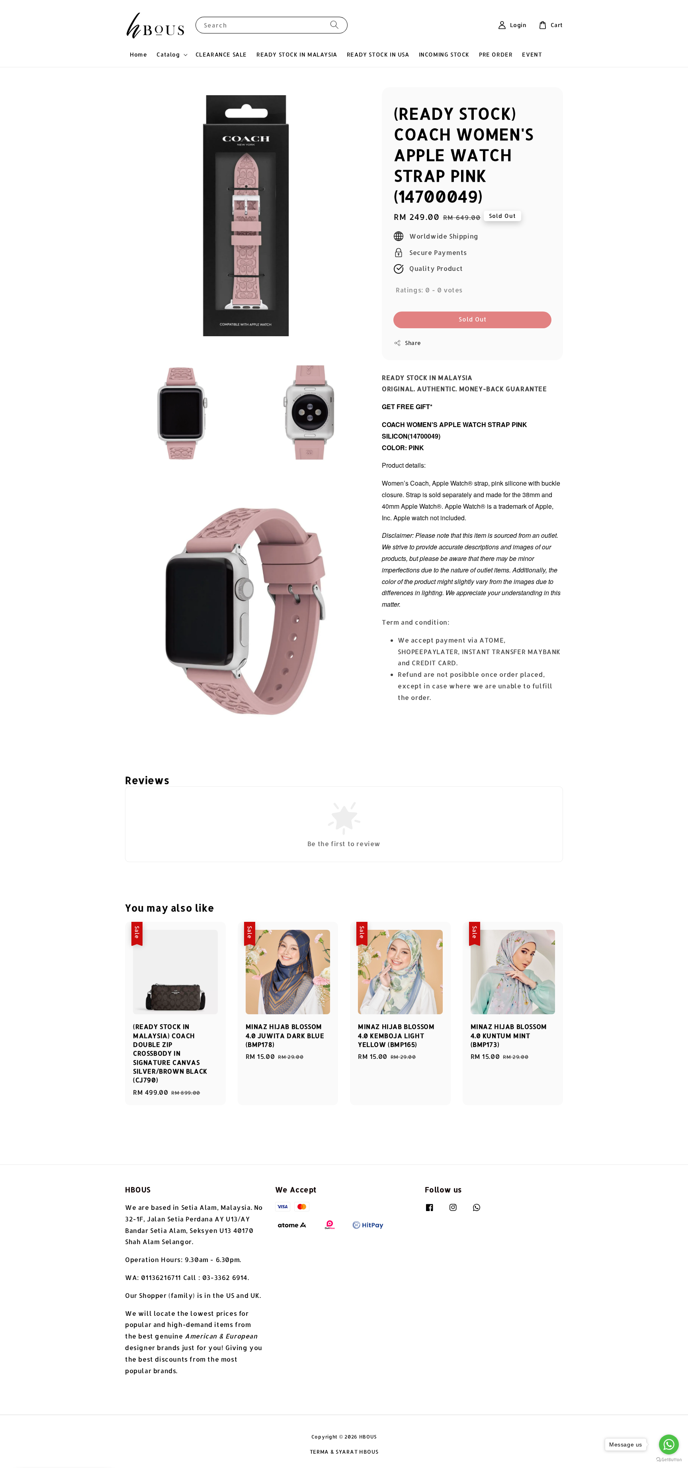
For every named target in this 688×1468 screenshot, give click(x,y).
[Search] (334, 25)
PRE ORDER (495, 54)
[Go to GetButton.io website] (669, 1459)
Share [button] (413, 343)
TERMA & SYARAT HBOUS (344, 1451)
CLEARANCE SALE (221, 54)
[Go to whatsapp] (669, 1444)
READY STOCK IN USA (378, 54)
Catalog (168, 54)
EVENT (532, 54)
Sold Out (473, 319)
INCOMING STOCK (444, 54)
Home (138, 54)
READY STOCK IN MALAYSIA (296, 54)
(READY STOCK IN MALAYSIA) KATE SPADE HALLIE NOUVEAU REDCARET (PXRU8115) (73, 1446)
